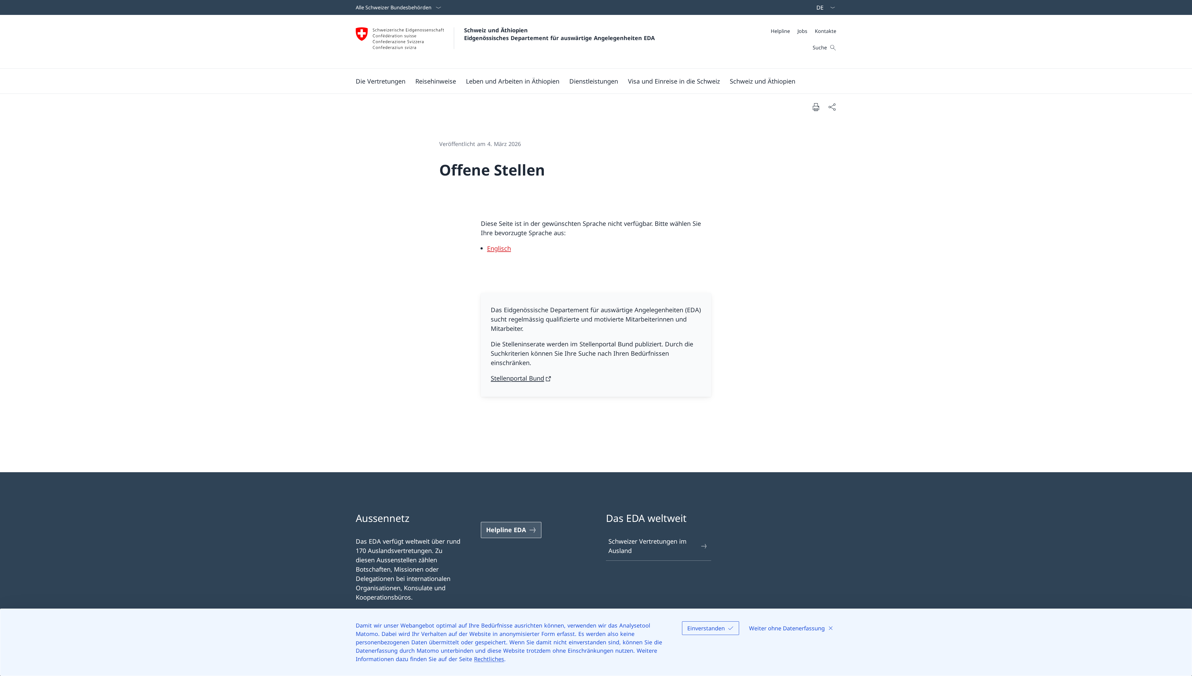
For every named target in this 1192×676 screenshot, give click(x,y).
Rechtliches (489, 659)
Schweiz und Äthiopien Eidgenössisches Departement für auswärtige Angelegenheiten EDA (559, 34)
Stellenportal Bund (517, 378)
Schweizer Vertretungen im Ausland (647, 546)
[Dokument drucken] (816, 107)
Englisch (499, 248)
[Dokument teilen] (832, 107)
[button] (380, 81)
